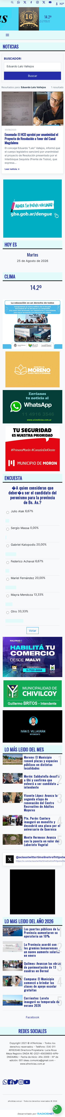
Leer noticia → (12, 169)
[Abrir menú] (7, 35)
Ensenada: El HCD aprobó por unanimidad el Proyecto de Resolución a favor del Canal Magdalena (31, 138)
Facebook (32, 1017)
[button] (13, 4)
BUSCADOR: (13, 58)
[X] (26, 4)
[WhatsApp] (20, 4)
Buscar (32, 76)
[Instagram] (39, 4)
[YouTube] (51, 4)
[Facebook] (32, 4)
